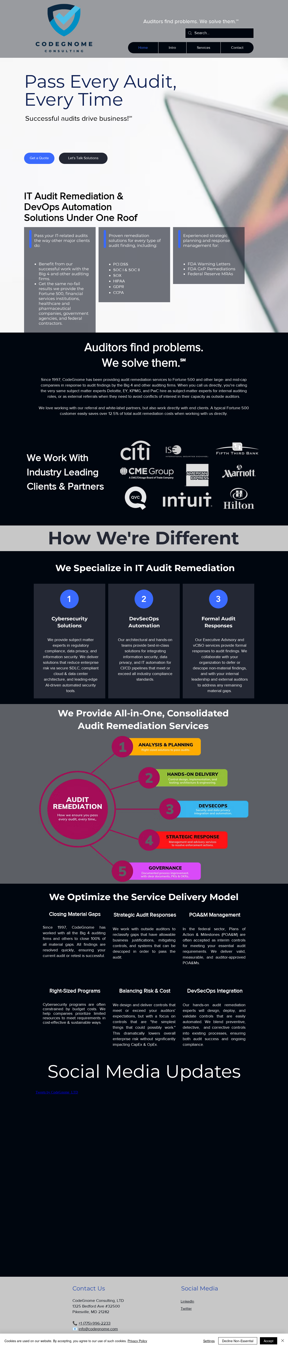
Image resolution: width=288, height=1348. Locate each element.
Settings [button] (209, 1341)
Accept (268, 1341)
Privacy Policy (137, 1341)
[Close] (282, 1340)
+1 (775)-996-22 (92, 1323)
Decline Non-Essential (237, 1341)
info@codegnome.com (98, 1329)
